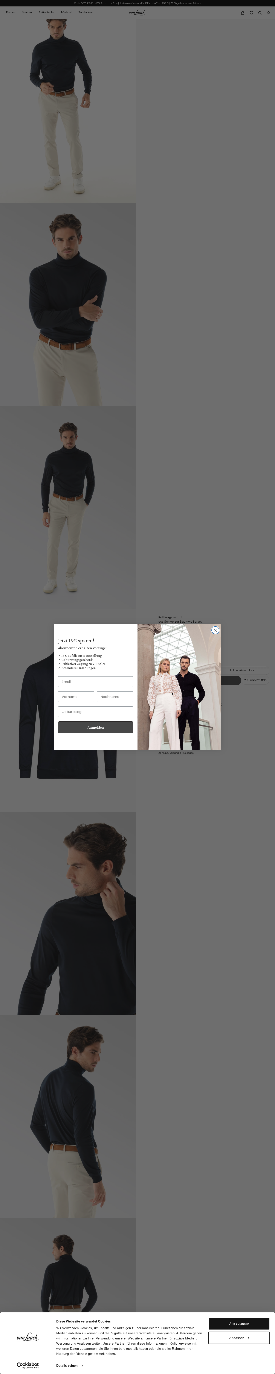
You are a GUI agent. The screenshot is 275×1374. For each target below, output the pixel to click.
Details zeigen (67, 1365)
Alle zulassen (239, 1323)
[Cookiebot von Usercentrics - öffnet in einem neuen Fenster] (28, 1365)
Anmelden (95, 727)
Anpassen (236, 1337)
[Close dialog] (215, 630)
